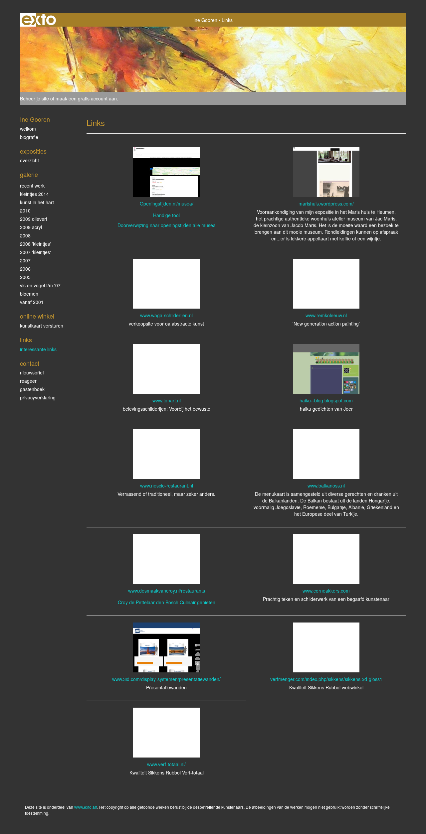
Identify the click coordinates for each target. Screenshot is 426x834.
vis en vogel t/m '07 (40, 285)
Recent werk (32, 185)
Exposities (33, 151)
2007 (25, 260)
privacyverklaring (38, 397)
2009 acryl (31, 227)
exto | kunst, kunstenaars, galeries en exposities (39, 20)
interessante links (38, 349)
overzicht (29, 160)
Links (26, 340)
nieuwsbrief (32, 372)
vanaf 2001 (32, 302)
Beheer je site (34, 98)
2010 (25, 210)
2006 (25, 268)
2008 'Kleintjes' (35, 243)
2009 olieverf (33, 218)
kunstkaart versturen (41, 325)
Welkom (28, 128)
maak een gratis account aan (86, 98)
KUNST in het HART (37, 202)
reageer (28, 380)
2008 (25, 235)
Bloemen (29, 293)
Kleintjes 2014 (34, 194)
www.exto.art (85, 807)
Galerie (29, 174)
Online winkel (37, 316)
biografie (29, 137)
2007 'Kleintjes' (35, 252)
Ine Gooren (205, 20)
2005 (25, 277)
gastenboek (32, 389)
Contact (29, 363)
